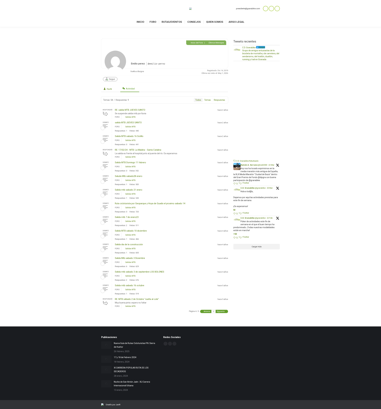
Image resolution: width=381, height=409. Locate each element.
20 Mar (270, 188)
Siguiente (221, 311)
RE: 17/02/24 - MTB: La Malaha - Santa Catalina (138, 150)
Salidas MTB (130, 117)
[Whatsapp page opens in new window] (265, 8)
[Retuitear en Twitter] (234, 161)
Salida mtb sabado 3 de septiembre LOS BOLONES (139, 271)
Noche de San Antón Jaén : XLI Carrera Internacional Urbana (132, 384)
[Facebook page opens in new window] (271, 8)
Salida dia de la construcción (129, 244)
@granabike (260, 188)
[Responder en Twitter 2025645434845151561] (234, 238)
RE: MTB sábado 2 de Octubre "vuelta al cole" (137, 299)
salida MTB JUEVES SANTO (128, 122)
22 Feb (270, 218)
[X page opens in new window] (277, 8)
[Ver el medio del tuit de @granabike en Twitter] (234, 210)
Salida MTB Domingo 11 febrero (130, 162)
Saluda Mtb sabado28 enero (128, 176)
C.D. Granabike (248, 188)
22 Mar (271, 165)
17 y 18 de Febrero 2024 (125, 357)
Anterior (206, 311)
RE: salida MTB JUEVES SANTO (130, 110)
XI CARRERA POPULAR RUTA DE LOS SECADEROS (131, 370)
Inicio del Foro (196, 43)
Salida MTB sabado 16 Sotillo (129, 136)
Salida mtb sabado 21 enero (128, 189)
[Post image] (106, 345)
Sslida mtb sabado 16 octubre (129, 285)
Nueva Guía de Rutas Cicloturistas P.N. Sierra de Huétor (134, 345)
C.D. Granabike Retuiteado (247, 161)
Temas (207, 100)
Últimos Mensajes (216, 43)
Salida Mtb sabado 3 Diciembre (130, 258)
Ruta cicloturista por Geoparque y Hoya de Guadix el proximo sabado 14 (150, 203)
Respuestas (219, 100)
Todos (198, 100)
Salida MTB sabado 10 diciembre (131, 230)
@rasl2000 (262, 165)
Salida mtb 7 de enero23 (127, 217)
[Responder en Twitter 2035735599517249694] (234, 184)
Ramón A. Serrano (249, 165)
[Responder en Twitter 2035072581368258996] (234, 214)
